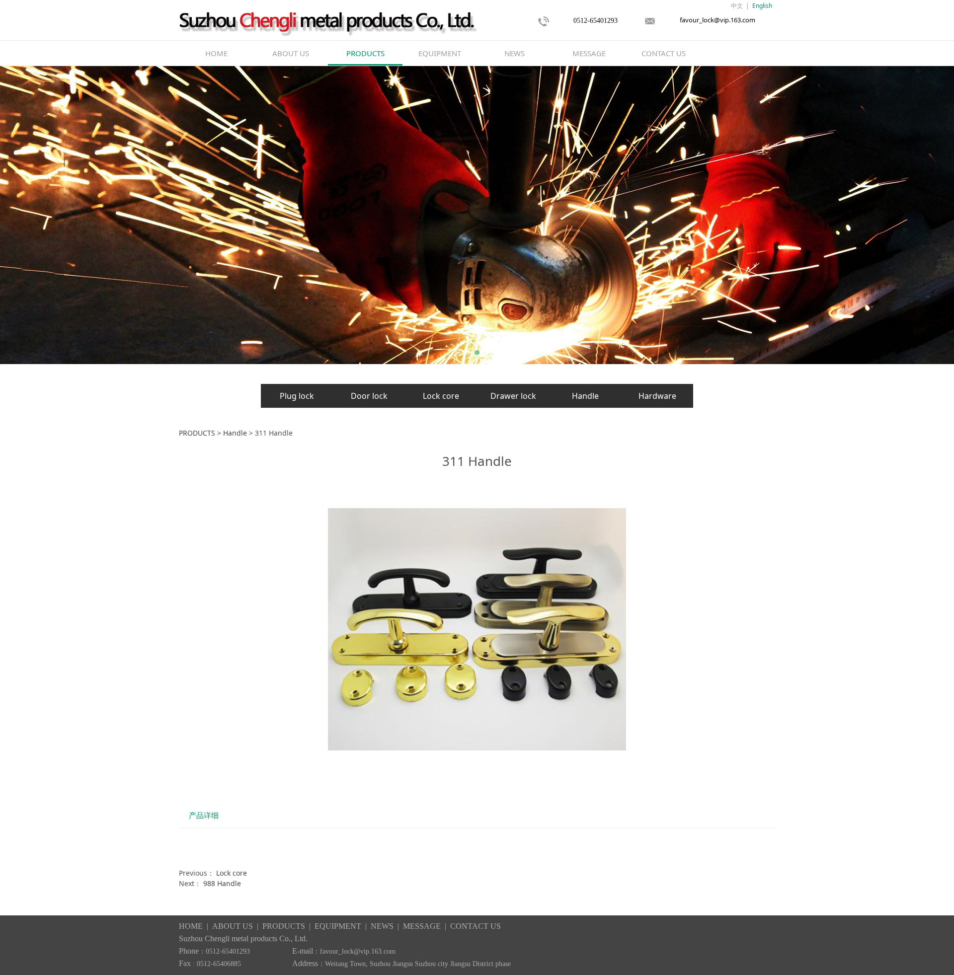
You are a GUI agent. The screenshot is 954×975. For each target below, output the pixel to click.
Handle (585, 395)
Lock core (441, 395)
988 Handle (222, 883)
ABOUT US (290, 53)
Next (754, 215)
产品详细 (204, 815)
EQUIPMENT (439, 53)
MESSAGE (589, 53)
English (762, 5)
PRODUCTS (365, 53)
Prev (199, 215)
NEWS (514, 53)
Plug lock (297, 395)
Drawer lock (513, 395)
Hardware (657, 395)
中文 (737, 5)
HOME (216, 53)
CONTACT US (663, 53)
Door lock (369, 395)
